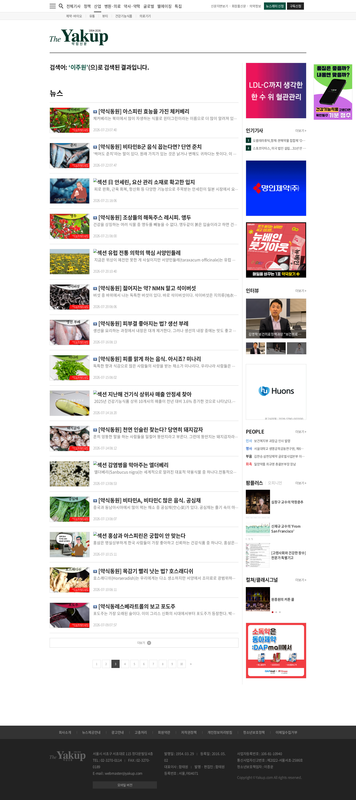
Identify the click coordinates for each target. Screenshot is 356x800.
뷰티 (105, 16)
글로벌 (148, 6)
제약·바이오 (74, 16)
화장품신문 (239, 6)
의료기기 (145, 16)
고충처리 (141, 732)
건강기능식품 (123, 16)
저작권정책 (189, 732)
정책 (87, 6)
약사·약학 (132, 6)
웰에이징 (164, 6)
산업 (97, 6)
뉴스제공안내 (91, 732)
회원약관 (164, 732)
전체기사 (73, 6)
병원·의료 (112, 6)
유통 (92, 16)
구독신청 (295, 6)
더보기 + (300, 130)
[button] (272, 612)
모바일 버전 (124, 785)
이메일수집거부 (286, 732)
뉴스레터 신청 (275, 6)
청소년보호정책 (254, 732)
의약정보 (255, 6)
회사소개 (65, 732)
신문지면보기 (219, 6)
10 (181, 664)
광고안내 (117, 732)
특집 (178, 6)
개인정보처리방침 (220, 732)
